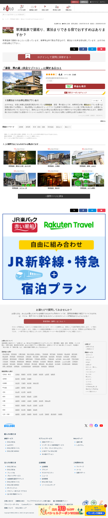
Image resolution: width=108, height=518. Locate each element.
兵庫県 (35, 401)
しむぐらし (80, 445)
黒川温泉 (34, 364)
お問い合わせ (8, 501)
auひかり (10, 445)
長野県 (23, 388)
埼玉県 (17, 383)
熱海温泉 (44, 366)
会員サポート (80, 473)
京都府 (23, 401)
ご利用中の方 (78, 462)
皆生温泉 (12, 364)
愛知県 (29, 396)
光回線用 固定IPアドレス (15, 479)
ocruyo (88, 362)
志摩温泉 (16, 366)
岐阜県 (23, 396)
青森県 (23, 374)
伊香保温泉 (20, 356)
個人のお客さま (10, 434)
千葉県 (23, 383)
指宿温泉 (51, 366)
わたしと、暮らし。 (92, 367)
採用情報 (45, 479)
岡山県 (29, 405)
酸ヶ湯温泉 (49, 364)
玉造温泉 (5, 364)
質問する (84, 2)
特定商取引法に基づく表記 (44, 504)
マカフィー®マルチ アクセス (17, 491)
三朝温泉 (75, 361)
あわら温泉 (66, 359)
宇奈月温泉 (75, 359)
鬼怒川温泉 (43, 356)
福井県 (29, 392)
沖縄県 (60, 414)
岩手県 (29, 374)
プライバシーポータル (11, 504)
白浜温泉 (43, 361)
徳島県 (17, 410)
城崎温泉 (28, 361)
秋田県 (41, 374)
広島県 (35, 405)
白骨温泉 (66, 356)
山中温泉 (58, 359)
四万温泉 (35, 356)
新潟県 (29, 388)
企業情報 (42, 462)
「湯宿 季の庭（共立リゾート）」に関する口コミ (32, 68)
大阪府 (29, 401)
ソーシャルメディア (48, 485)
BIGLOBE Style (47, 482)
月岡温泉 (73, 356)
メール (78, 470)
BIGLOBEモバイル (13, 448)
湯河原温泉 (13, 359)
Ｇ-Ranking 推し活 (91, 386)
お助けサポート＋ (48, 442)
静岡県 (17, 396)
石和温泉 (5, 359)
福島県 (53, 374)
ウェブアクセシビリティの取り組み (39, 501)
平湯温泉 (12, 361)
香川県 (23, 410)
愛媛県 (29, 410)
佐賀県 (23, 414)
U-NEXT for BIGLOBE (49, 451)
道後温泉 (57, 361)
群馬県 (28, 127)
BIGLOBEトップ (21, 508)
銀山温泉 (5, 356)
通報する (102, 121)
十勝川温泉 (21, 354)
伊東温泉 (21, 359)
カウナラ (88, 379)
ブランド (45, 470)
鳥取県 (17, 405)
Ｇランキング (90, 357)
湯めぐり (68, 127)
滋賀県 (17, 401)
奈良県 (41, 401)
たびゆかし (89, 384)
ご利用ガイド (90, 349)
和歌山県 (47, 401)
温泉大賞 (79, 442)
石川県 (23, 392)
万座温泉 (28, 356)
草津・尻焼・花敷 (39, 127)
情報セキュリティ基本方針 (64, 504)
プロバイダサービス (14, 476)
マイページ (94, 2)
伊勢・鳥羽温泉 (7, 366)
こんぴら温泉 (66, 361)
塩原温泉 (51, 356)
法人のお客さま (10, 462)
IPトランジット (12, 488)
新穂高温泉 (20, 361)
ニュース (45, 476)
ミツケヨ (88, 382)
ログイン (102, 2)
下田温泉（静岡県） (40, 359)
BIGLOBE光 (11, 442)
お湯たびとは (90, 346)
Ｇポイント (89, 355)
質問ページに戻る (55, 196)
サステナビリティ (48, 473)
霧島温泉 (41, 364)
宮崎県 (47, 414)
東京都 (29, 383)
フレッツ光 (11, 473)
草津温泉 (50, 127)
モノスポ (88, 374)
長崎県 (29, 414)
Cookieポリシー (27, 504)
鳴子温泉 (52, 354)
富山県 (17, 392)
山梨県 (17, 388)
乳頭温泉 (45, 354)
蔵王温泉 (74, 354)
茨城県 (29, 379)
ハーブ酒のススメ (91, 391)
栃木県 (17, 379)
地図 (50, 81)
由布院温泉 (36, 366)
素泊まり (59, 127)
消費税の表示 (20, 501)
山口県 (41, 405)
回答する (75, 2)
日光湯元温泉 (66, 364)
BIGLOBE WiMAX (13, 451)
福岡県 (17, 414)
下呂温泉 (5, 361)
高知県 (35, 410)
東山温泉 (67, 354)
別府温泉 (27, 364)
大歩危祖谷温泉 (26, 366)
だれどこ (88, 359)
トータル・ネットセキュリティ (52, 448)
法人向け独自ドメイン (14, 494)
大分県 (41, 414)
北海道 (17, 374)
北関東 (21, 127)
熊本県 (35, 414)
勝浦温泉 (50, 361)
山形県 (47, 374)
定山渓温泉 (6, 354)
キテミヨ (88, 369)
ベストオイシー (90, 372)
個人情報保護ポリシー (60, 501)
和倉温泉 (51, 359)
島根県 (23, 405)
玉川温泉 (57, 364)
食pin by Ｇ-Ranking (92, 389)
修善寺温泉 (29, 359)
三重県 (35, 396)
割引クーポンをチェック (77, 92)
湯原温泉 (20, 364)
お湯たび (88, 364)
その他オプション (48, 454)
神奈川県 (36, 383)
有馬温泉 (35, 361)
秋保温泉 (60, 354)
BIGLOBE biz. (12, 466)
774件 (74, 74)
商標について (8, 508)
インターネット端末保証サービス (53, 445)
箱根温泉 (75, 364)
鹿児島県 (53, 414)
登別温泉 (14, 354)
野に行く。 (89, 377)
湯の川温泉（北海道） (34, 354)
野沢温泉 (59, 356)
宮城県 (35, 374)
